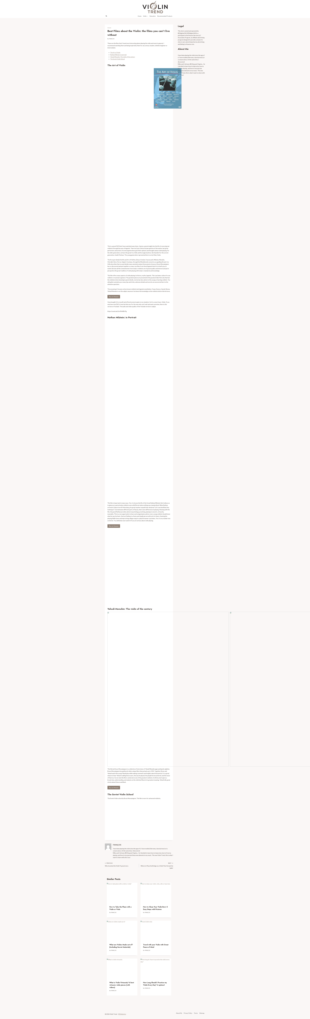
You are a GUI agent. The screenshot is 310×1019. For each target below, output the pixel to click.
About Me (183, 49)
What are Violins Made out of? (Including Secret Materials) (121, 946)
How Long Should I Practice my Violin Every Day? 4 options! (155, 983)
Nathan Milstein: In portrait (118, 55)
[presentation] (122, 893)
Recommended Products (164, 16)
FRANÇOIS (111, 38)
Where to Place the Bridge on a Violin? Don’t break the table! (157, 865)
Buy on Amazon (114, 297)
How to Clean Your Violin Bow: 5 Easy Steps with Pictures (155, 908)
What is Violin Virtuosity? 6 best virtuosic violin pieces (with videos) (121, 985)
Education (153, 16)
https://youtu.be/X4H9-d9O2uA (115, 531)
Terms (196, 1013)
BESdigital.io (122, 1014)
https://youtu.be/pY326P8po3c (115, 569)
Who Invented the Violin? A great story (116, 864)
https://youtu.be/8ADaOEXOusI (115, 802)
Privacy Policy (188, 1013)
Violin (109, 27)
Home (139, 16)
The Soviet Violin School (117, 59)
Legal (181, 26)
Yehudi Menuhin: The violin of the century (122, 57)
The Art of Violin (115, 52)
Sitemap (201, 1013)
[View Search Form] (106, 16)
